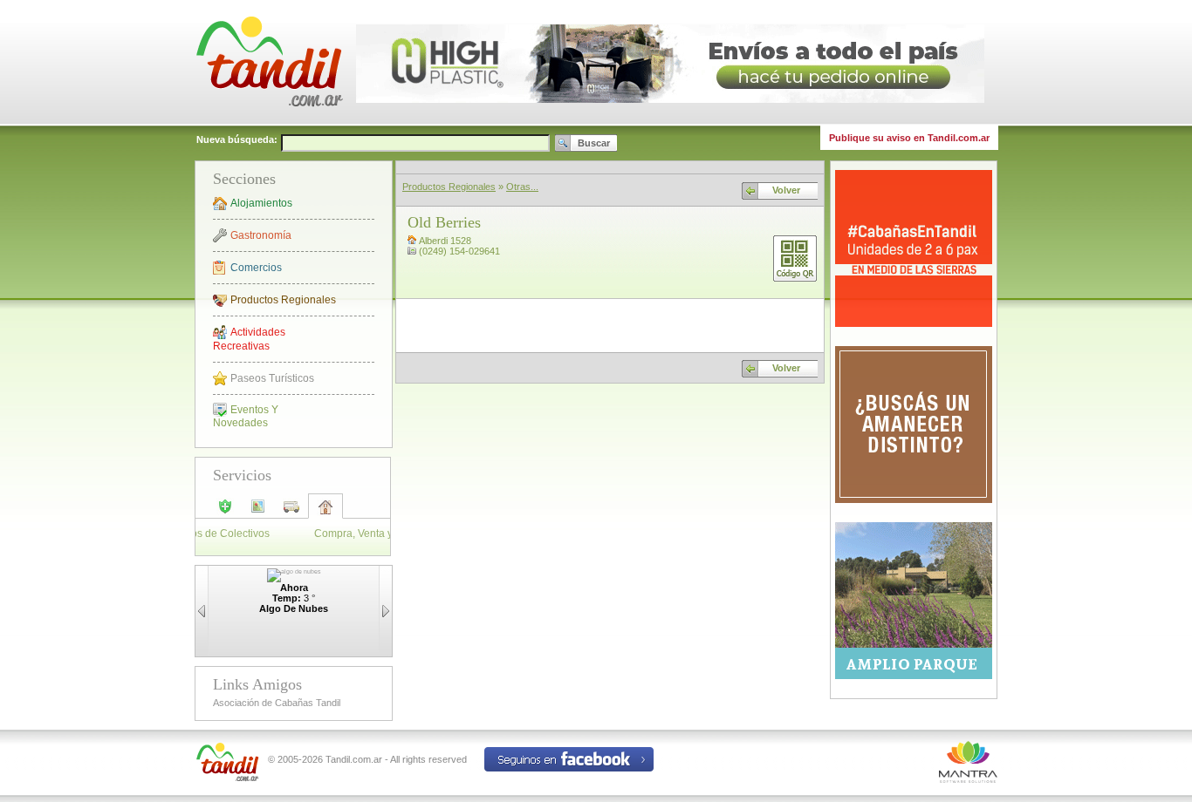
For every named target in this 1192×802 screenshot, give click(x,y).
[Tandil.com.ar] (269, 122)
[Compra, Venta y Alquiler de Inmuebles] (325, 512)
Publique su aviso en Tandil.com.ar (909, 138)
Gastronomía (260, 235)
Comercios (256, 268)
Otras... (522, 186)
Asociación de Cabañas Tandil (276, 702)
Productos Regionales (283, 300)
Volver (786, 190)
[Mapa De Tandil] (258, 511)
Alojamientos (261, 203)
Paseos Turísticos (272, 378)
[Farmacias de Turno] (225, 511)
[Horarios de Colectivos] (291, 511)
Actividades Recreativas (249, 339)
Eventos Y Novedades (245, 416)
